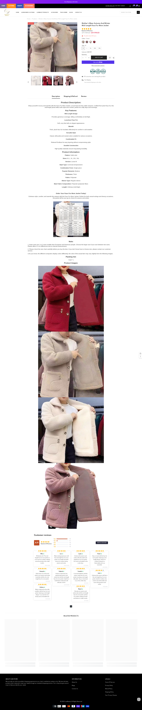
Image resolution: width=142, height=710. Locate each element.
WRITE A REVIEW (101, 542)
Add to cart (99, 57)
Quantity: (84, 54)
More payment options (98, 65)
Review (84, 96)
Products (34, 19)
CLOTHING (11, 6)
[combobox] (128, 12)
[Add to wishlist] (110, 58)
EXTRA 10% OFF (110, 6)
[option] (52, 47)
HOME (3, 6)
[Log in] (130, 6)
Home (28, 19)
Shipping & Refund (71, 96)
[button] (28, 81)
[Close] (28, 700)
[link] (20, 663)
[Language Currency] (139, 6)
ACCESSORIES (29, 6)
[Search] (130, 12)
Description (56, 96)
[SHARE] (113, 58)
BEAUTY (19, 6)
